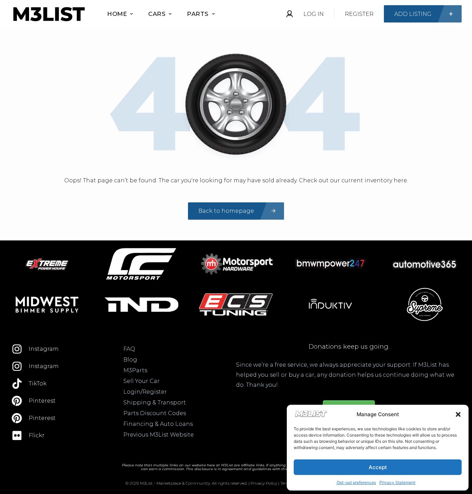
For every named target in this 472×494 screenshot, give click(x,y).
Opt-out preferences (356, 482)
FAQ (129, 349)
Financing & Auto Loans (158, 424)
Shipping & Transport (154, 402)
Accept (378, 467)
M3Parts (135, 370)
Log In (313, 14)
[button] (458, 414)
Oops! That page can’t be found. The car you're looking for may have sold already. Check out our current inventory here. (236, 180)
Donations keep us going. (349, 346)
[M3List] (48, 14)
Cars (157, 13)
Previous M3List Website (158, 434)
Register (359, 14)
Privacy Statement (397, 482)
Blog (130, 359)
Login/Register (145, 391)
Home (117, 13)
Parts (198, 13)
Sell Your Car (141, 381)
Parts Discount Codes (154, 413)
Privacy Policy (264, 483)
